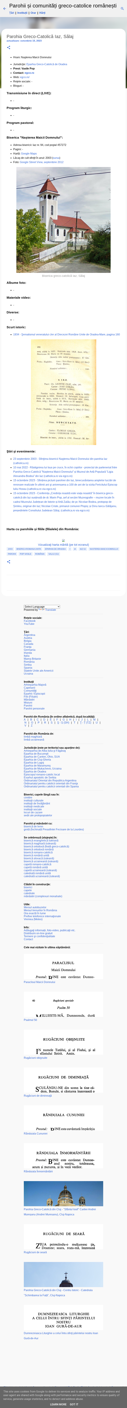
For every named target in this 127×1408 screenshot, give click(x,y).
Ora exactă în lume (35, 913)
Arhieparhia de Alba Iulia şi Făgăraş (45, 750)
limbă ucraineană (34, 739)
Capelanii (29, 687)
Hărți (42, 12)
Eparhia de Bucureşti (36, 753)
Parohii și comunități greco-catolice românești (63, 6)
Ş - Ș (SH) (63, 722)
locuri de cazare (33, 812)
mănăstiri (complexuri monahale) (43, 896)
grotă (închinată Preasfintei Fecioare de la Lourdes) (54, 829)
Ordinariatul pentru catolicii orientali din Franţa (51, 783)
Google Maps (29, 153)
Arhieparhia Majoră (35, 684)
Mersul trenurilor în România (40, 910)
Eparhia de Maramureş (37, 765)
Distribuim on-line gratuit (38, 933)
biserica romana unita (29, 549)
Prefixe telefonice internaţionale (42, 916)
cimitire (28, 797)
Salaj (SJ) (53, 554)
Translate (50, 609)
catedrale (29, 893)
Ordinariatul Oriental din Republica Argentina (50, 780)
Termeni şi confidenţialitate (39, 936)
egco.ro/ (24, 77)
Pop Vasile (25, 554)
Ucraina (28, 673)
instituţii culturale (33, 800)
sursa (56, 157)
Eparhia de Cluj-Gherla (37, 759)
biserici (28, 887)
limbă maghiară (33, 736)
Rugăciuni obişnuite (35, 1057)
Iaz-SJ (83, 549)
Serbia (28, 664)
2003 (10, 549)
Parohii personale (34, 708)
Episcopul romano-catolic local (42, 774)
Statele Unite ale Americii (38, 670)
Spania (28, 667)
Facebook (30, 620)
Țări (11, 12)
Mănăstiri (29, 699)
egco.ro (29, 72)
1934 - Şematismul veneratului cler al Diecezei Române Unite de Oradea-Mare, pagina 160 (66, 334)
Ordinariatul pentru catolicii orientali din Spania (51, 786)
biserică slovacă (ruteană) (39, 858)
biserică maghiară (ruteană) (40, 843)
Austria (28, 638)
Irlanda (28, 652)
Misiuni (28, 702)
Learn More (58, 1404)
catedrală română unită (37, 873)
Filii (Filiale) (31, 696)
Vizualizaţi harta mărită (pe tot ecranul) (63, 544)
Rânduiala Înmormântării (38, 1171)
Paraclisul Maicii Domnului (39, 982)
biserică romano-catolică (38, 852)
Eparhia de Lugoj (34, 762)
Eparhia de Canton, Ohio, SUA (42, 756)
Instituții (22, 12)
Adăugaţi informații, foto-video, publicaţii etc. (49, 930)
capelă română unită (36, 867)
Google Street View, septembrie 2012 (42, 162)
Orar (33, 12)
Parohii (12, 554)
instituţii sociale (33, 809)
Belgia (27, 641)
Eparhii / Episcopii (34, 693)
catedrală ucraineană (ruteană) (42, 876)
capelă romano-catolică (37, 864)
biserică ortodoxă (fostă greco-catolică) (46, 846)
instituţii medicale (34, 806)
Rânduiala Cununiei (35, 1133)
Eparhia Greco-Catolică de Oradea (46, 64)
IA (75, 549)
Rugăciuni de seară (35, 1252)
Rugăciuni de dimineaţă (38, 1095)
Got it (74, 1404)
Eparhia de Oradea (55, 549)
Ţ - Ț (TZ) (85, 722)
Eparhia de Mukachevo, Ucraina (43, 768)
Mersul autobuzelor (35, 907)
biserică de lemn (33, 826)
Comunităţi (30, 690)
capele (28, 890)
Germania (29, 649)
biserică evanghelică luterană (41, 840)
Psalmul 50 (30, 1020)
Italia (26, 655)
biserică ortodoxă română (39, 849)
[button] (9, 47)
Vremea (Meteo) (33, 919)
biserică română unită (36, 855)
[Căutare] (121, 9)
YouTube (29, 623)
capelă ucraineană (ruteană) (40, 870)
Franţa (27, 646)
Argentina (29, 635)
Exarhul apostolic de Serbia (40, 777)
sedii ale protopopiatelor (38, 815)
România (39, 554)
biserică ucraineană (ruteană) (41, 861)
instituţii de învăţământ (37, 803)
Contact (28, 939)
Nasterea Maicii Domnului (104, 549)
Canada (28, 643)
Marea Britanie (32, 658)
